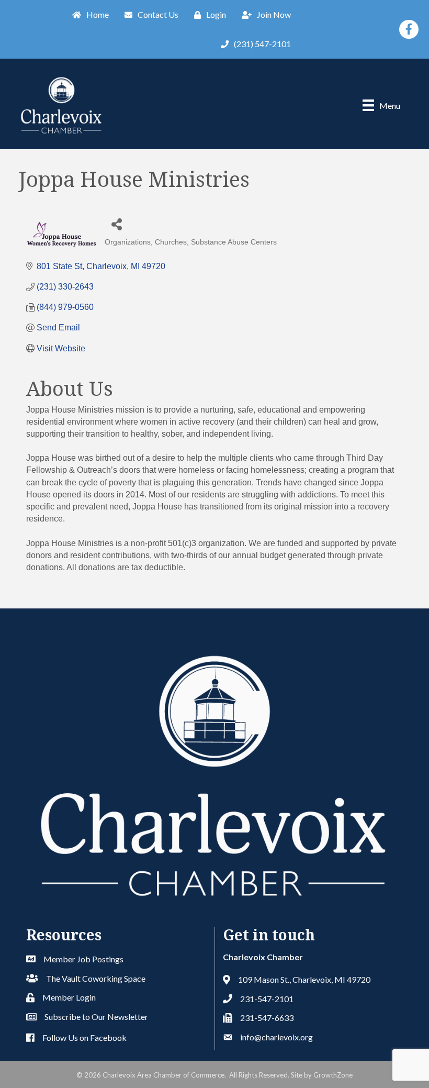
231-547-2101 (266, 999)
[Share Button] (116, 224)
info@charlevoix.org (276, 1037)
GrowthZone (333, 1075)
